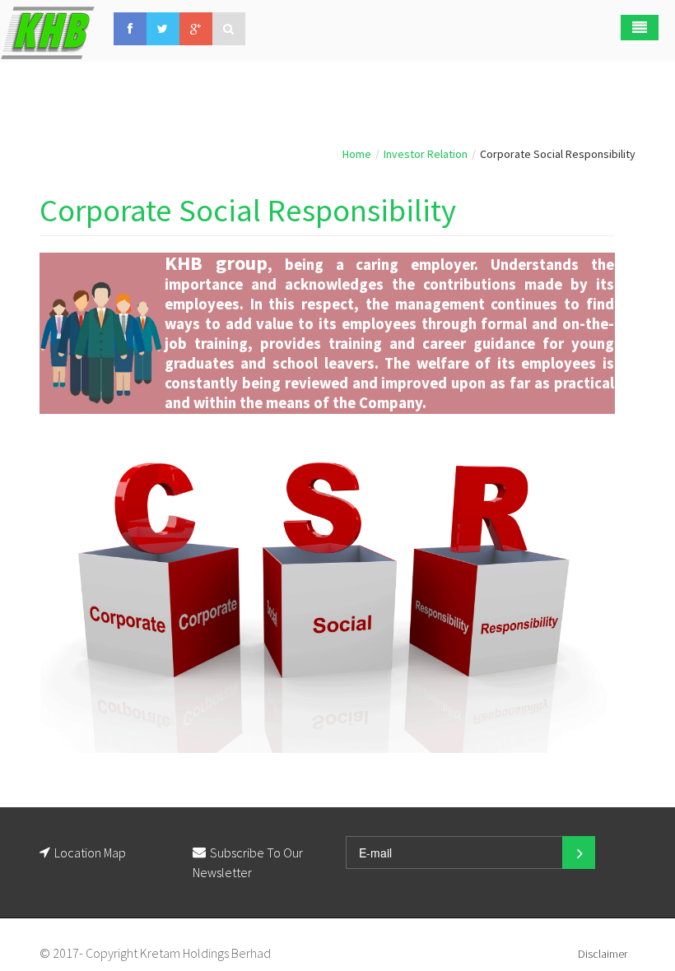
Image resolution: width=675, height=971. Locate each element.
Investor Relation (426, 153)
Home (356, 153)
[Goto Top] (277, 953)
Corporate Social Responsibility (248, 210)
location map (90, 852)
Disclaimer (602, 953)
